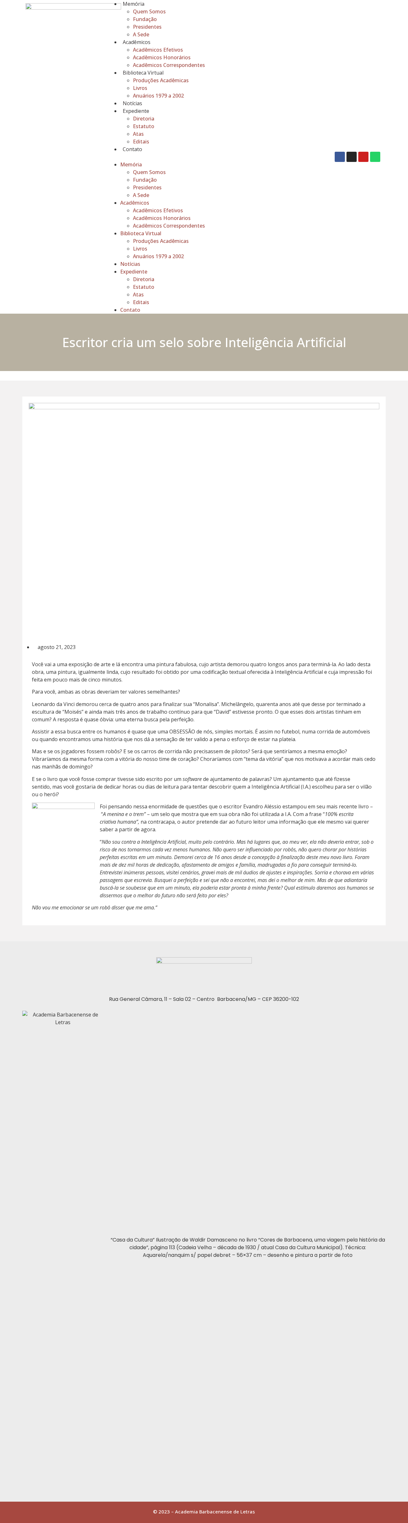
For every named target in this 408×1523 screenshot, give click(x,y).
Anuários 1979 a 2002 (158, 95)
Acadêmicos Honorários (162, 57)
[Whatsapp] (375, 157)
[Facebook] (340, 157)
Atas (138, 133)
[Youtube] (363, 157)
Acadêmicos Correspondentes (169, 65)
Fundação (145, 19)
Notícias (132, 103)
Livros (140, 87)
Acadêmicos (136, 42)
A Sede (141, 34)
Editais (141, 141)
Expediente (136, 110)
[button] (219, 157)
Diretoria (143, 118)
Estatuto (143, 126)
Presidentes (147, 26)
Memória (133, 3)
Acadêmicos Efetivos (158, 49)
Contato (132, 149)
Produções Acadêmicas (161, 80)
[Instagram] (351, 157)
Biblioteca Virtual (143, 72)
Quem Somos (149, 11)
